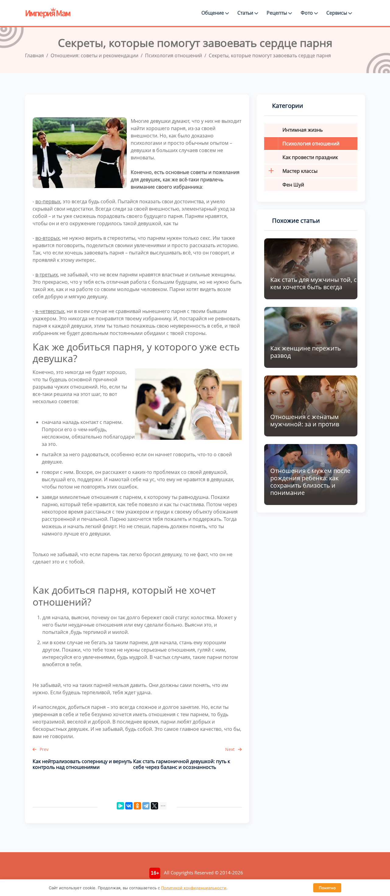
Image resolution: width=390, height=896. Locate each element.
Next (230, 749)
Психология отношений (310, 143)
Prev (43, 749)
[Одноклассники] (137, 805)
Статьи (245, 12)
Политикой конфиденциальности (193, 887)
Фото (307, 12)
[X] (154, 805)
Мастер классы (299, 171)
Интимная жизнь (302, 129)
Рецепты (277, 12)
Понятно (327, 887)
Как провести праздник (310, 157)
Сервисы (337, 12)
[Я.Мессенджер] (120, 805)
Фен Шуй (293, 184)
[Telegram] (146, 805)
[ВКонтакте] (129, 805)
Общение (213, 12)
